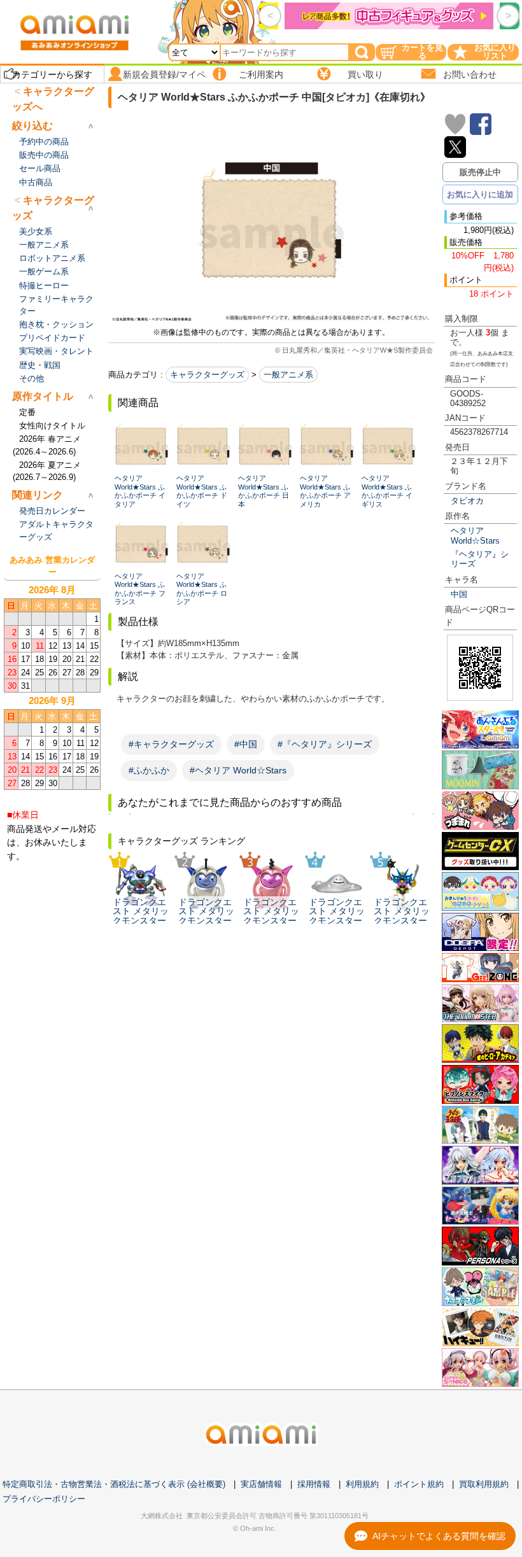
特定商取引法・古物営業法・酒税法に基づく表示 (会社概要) (114, 1484)
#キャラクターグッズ (171, 744)
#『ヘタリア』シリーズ (325, 744)
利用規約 (362, 1484)
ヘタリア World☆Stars (475, 535)
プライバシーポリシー (44, 1499)
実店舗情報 (261, 1484)
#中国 (245, 744)
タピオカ (467, 500)
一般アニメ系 (288, 374)
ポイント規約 (419, 1484)
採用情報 (313, 1484)
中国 (459, 594)
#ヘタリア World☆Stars (238, 770)
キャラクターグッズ (207, 374)
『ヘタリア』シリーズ (480, 558)
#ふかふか (149, 770)
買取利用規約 (484, 1484)
